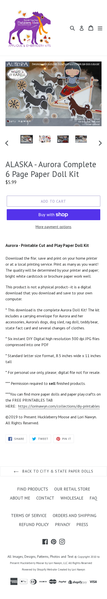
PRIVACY (62, 524)
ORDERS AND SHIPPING (74, 515)
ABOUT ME (20, 498)
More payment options (53, 226)
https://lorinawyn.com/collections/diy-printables (59, 406)
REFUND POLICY (34, 524)
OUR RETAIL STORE (72, 489)
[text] (53, 340)
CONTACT (45, 498)
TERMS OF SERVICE (29, 515)
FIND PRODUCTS (32, 489)
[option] (26, 139)
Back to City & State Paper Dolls (57, 471)
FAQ (93, 498)
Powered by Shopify (34, 569)
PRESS (82, 524)
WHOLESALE (71, 498)
